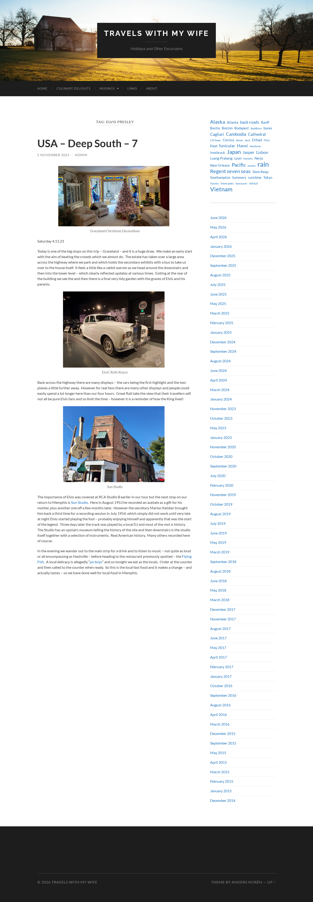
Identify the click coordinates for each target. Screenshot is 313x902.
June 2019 (218, 533)
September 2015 (223, 743)
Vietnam (221, 189)
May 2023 (218, 428)
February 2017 (221, 666)
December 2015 (222, 733)
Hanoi (242, 145)
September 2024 (223, 351)
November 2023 (223, 408)
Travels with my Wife (156, 33)
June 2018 (218, 581)
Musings (107, 88)
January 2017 (221, 676)
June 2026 (218, 217)
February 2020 (221, 485)
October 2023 (221, 418)
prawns (252, 165)
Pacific (239, 165)
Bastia (215, 128)
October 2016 (221, 685)
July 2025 (217, 284)
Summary (239, 177)
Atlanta (232, 122)
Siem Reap (260, 172)
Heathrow (255, 146)
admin (81, 155)
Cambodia (236, 134)
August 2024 (220, 361)
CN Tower (215, 140)
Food (213, 146)
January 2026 (221, 246)
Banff (265, 122)
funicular (227, 145)
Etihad (257, 140)
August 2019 (220, 514)
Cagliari (217, 134)
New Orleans (220, 165)
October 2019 (221, 504)
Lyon (238, 158)
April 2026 (218, 237)
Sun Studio (79, 502)
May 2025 (218, 303)
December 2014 (222, 800)
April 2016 (218, 714)
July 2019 (217, 523)
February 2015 (221, 781)
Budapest (241, 128)
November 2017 (223, 619)
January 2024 (221, 399)
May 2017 (218, 647)
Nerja (259, 158)
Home (42, 88)
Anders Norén (247, 882)
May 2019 (218, 542)
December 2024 (222, 342)
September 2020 (223, 466)
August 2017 (220, 628)
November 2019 (223, 494)
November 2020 (223, 447)
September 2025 (223, 265)
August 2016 (220, 705)
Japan (234, 152)
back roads (249, 122)
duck (247, 140)
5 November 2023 (53, 155)
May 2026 (218, 227)
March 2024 (219, 389)
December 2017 (222, 609)
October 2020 (221, 456)
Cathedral (257, 134)
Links (132, 88)
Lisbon (262, 152)
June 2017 (218, 638)
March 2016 (219, 724)
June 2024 (218, 370)
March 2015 (219, 772)
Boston (227, 128)
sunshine (254, 177)
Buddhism (256, 128)
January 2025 (221, 332)
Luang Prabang (221, 158)
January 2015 (221, 791)
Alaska (217, 122)
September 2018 (223, 561)
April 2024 (218, 380)
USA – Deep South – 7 (87, 143)
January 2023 (221, 437)
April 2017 (218, 657)
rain (263, 164)
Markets (248, 158)
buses (268, 128)
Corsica (228, 140)
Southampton (220, 177)
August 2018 (220, 571)
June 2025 (218, 294)
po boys (96, 562)
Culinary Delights (74, 88)
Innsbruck (217, 153)
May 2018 (218, 590)
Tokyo (267, 177)
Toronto (214, 183)
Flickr (267, 140)
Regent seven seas (230, 171)
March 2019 (219, 552)
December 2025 (222, 256)
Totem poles (227, 183)
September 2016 (223, 695)
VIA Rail (253, 183)
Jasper (248, 152)
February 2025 (221, 322)
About (151, 88)
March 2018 (219, 600)
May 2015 (218, 752)
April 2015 (218, 762)
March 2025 (219, 313)
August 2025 (220, 275)
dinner (239, 140)
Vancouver (241, 183)
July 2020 (217, 475)
